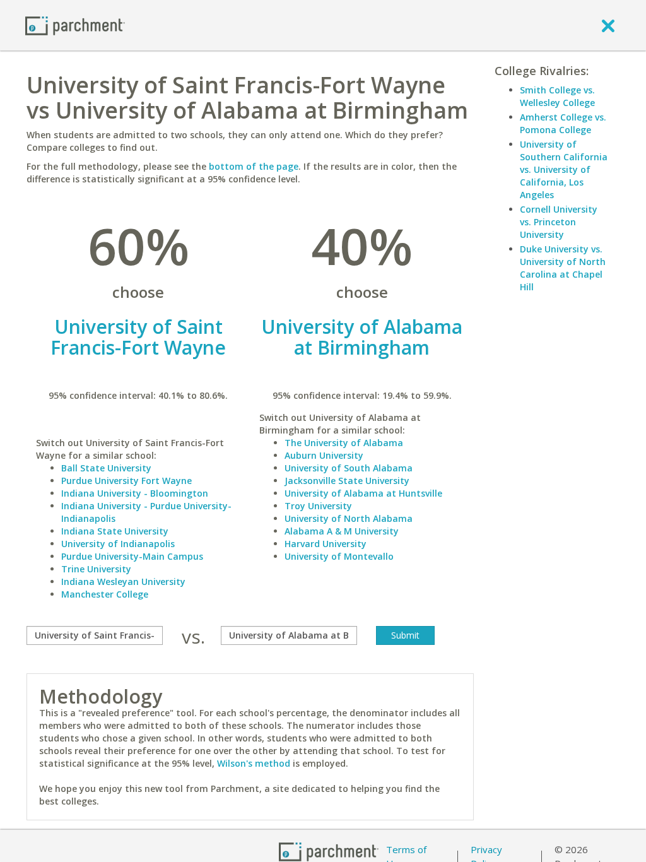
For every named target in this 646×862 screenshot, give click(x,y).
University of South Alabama (349, 468)
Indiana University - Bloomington (134, 493)
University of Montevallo (339, 556)
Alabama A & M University (342, 531)
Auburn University (324, 455)
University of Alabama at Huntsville (363, 493)
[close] (608, 25)
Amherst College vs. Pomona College (563, 123)
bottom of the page (253, 166)
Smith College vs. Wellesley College (557, 96)
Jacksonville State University (347, 481)
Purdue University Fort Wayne (126, 481)
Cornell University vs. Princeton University (558, 221)
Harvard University (326, 544)
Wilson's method (253, 763)
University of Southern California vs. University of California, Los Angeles (564, 169)
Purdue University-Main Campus (132, 556)
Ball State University (106, 468)
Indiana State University (114, 531)
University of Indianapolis (118, 544)
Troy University (318, 506)
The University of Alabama (344, 443)
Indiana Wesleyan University (123, 581)
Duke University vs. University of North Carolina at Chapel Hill (563, 268)
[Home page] (75, 25)
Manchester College (104, 594)
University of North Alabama (349, 518)
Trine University (96, 569)
